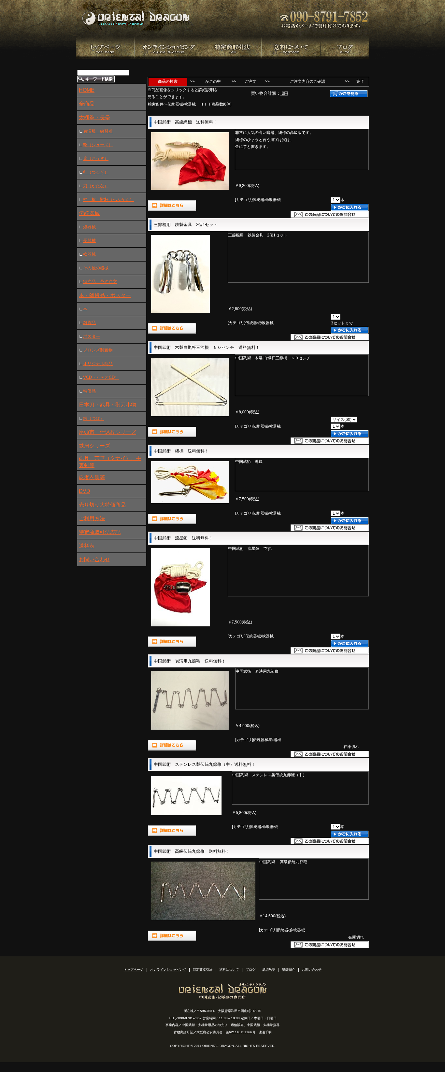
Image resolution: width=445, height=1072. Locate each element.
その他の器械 (95, 267)
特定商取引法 (202, 969)
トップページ (133, 969)
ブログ (250, 969)
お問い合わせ (94, 559)
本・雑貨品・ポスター (105, 295)
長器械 (89, 240)
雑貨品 (89, 322)
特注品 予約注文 (100, 281)
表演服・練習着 (98, 131)
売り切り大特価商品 (102, 504)
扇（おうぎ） (95, 158)
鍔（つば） (93, 418)
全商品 (86, 104)
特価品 (89, 391)
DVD (84, 491)
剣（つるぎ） (95, 172)
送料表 (86, 546)
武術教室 (268, 969)
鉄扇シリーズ (94, 446)
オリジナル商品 (98, 363)
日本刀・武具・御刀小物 (107, 404)
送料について (229, 969)
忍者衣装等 (92, 477)
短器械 (89, 226)
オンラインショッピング (168, 969)
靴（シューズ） (98, 144)
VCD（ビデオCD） (101, 377)
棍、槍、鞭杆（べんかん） (108, 199)
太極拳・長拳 (94, 117)
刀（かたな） (95, 185)
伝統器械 (89, 213)
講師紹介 (288, 969)
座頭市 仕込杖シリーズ (107, 432)
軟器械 (89, 254)
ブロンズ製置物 (98, 350)
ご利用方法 (92, 518)
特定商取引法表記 (100, 532)
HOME (86, 90)
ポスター (91, 336)
